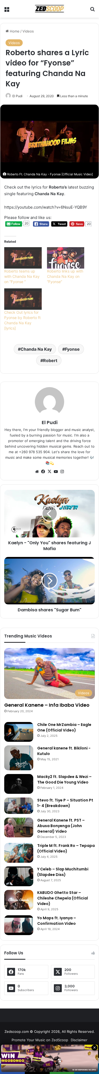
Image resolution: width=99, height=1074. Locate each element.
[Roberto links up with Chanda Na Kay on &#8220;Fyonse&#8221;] (65, 258)
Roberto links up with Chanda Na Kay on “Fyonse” (65, 276)
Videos (28, 31)
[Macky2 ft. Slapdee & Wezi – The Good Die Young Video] (18, 784)
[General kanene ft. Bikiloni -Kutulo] (18, 757)
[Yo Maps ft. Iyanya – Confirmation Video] (18, 925)
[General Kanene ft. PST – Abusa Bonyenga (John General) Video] (18, 827)
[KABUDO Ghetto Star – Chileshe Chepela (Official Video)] (18, 900)
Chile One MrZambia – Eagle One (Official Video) (64, 727)
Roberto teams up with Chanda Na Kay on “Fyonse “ (22, 276)
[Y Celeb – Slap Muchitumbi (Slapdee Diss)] (18, 876)
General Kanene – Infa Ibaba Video (46, 705)
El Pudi (17, 96)
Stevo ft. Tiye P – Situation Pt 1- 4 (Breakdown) (65, 803)
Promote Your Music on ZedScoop (40, 1040)
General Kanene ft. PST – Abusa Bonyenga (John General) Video (61, 826)
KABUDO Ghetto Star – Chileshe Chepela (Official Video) (62, 898)
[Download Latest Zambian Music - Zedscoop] (50, 9)
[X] (49, 471)
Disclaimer (79, 1040)
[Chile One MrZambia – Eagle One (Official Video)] (18, 732)
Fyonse (72, 349)
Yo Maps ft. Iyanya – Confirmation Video (56, 920)
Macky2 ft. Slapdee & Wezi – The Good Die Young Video (64, 779)
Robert (50, 360)
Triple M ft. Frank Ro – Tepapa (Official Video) (66, 848)
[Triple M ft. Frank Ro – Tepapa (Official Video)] (18, 853)
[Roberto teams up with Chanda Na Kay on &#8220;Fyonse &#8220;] (23, 258)
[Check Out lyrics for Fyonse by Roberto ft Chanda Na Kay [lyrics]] (23, 299)
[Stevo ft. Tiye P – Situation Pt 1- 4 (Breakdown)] (18, 806)
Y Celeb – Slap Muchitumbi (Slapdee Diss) (62, 871)
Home (14, 31)
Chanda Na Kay (36, 349)
